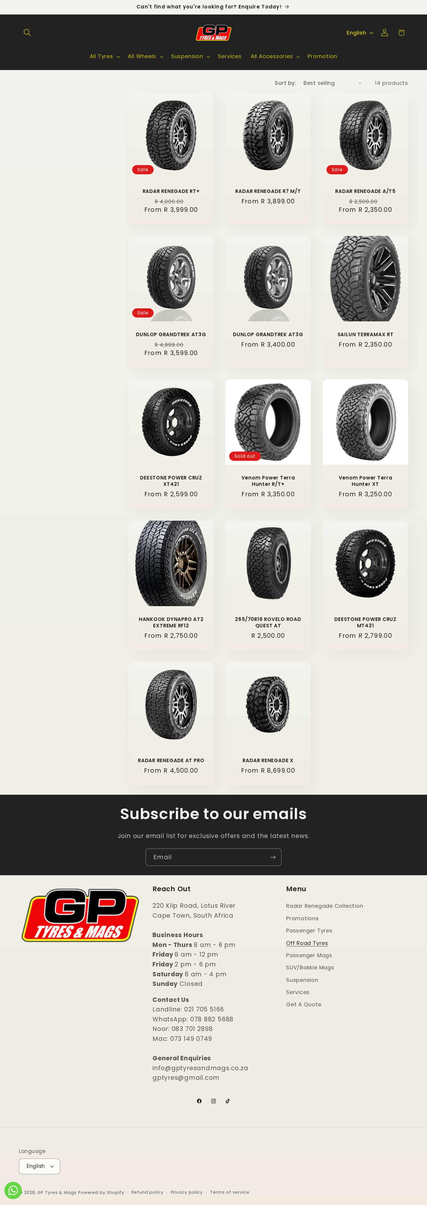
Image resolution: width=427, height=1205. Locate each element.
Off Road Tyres (307, 943)
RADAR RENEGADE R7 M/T (268, 192)
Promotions (302, 918)
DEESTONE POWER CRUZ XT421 (171, 481)
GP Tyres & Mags (57, 1192)
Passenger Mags (309, 955)
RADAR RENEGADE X (268, 761)
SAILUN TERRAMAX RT (365, 335)
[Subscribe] (273, 857)
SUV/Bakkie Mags (310, 967)
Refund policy (148, 1192)
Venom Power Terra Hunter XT (365, 481)
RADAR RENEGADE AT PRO (171, 761)
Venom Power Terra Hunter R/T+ (268, 481)
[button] (27, 32)
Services (298, 992)
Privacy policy (187, 1192)
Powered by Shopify (101, 1192)
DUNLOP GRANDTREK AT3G (171, 335)
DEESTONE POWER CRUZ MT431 (365, 622)
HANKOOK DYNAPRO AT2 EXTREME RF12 (171, 622)
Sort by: (285, 83)
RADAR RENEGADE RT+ (171, 192)
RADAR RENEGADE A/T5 (365, 192)
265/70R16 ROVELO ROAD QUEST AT (268, 622)
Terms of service (230, 1192)
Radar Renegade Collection (324, 906)
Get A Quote (304, 1004)
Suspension (302, 980)
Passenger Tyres (309, 930)
